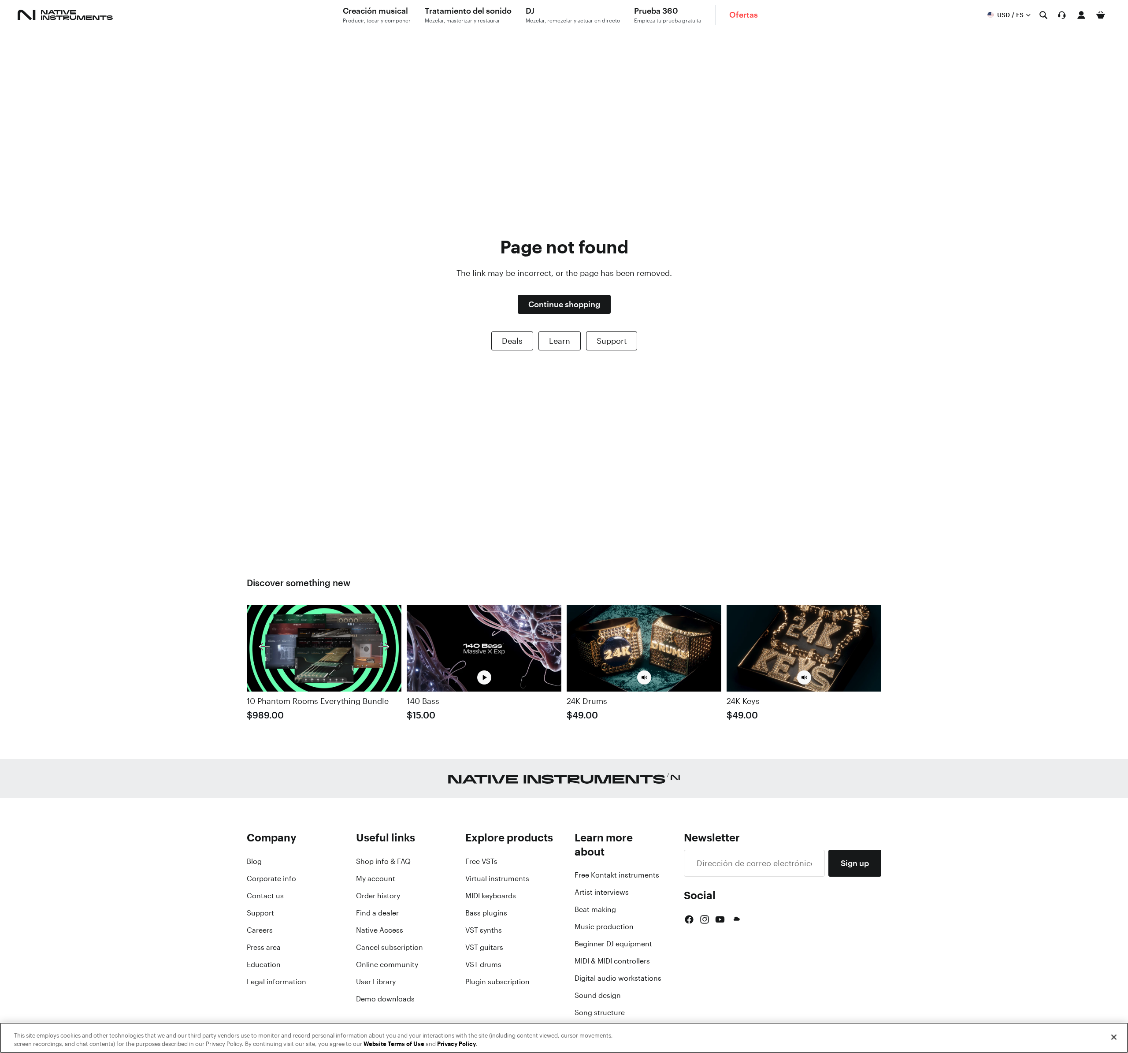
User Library (376, 981)
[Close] (1114, 1037)
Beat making (595, 909)
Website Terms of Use (394, 1044)
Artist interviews (602, 892)
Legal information (276, 981)
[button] (644, 677)
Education (264, 964)
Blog (254, 861)
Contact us (265, 895)
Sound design (598, 995)
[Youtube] (720, 919)
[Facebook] (689, 919)
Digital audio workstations (618, 978)
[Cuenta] (1081, 15)
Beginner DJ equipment (613, 943)
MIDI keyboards (490, 895)
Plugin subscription (497, 981)
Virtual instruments (497, 878)
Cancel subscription (389, 947)
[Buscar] (1043, 15)
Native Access (379, 930)
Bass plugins (486, 912)
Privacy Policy (456, 1044)
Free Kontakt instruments (617, 874)
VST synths (483, 930)
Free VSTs (481, 861)
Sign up (855, 863)
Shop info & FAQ (383, 861)
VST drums (483, 964)
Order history (378, 895)
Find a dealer (377, 912)
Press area (264, 947)
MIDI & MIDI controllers (612, 960)
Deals (512, 341)
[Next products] (383, 648)
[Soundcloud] (736, 919)
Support (612, 341)
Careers (260, 930)
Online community (387, 964)
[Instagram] (704, 919)
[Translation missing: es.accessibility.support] (1062, 15)
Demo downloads (385, 998)
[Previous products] (264, 648)
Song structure (600, 1012)
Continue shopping (564, 304)
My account (375, 878)
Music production (604, 926)
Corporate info (271, 878)
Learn (559, 341)
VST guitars (484, 947)
